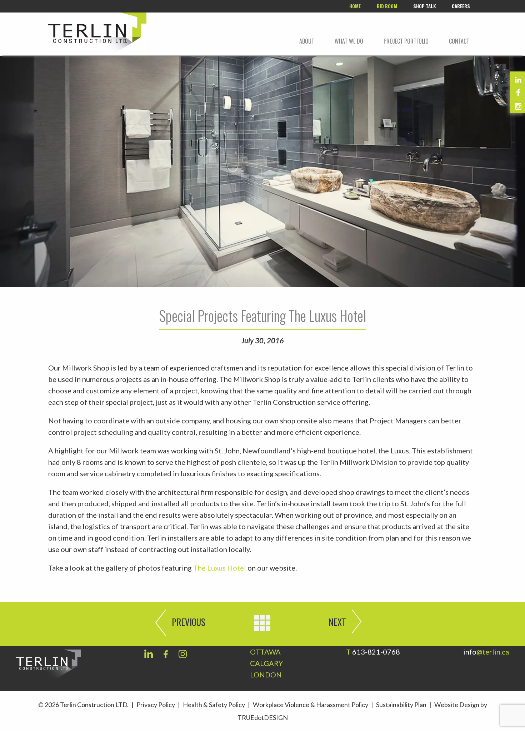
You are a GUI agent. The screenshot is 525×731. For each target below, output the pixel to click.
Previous (188, 621)
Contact (459, 41)
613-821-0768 (376, 651)
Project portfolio (406, 41)
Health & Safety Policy (214, 704)
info (486, 651)
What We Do (349, 41)
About (306, 41)
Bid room (387, 6)
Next (337, 621)
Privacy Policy (155, 704)
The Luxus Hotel (219, 567)
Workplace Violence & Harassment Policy (310, 704)
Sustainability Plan (401, 704)
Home (355, 6)
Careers (461, 6)
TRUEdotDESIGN (263, 717)
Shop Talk (424, 6)
